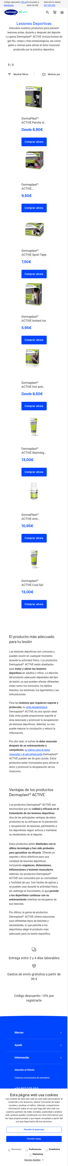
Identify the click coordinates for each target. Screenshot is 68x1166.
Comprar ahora (34, 141)
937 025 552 (49, 5)
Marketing (38, 1154)
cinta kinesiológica (36, 707)
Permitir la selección (34, 1129)
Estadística (54, 1149)
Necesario (16, 1149)
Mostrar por (54, 74)
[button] (34, 1032)
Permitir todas (34, 1139)
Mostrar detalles (32, 1160)
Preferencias (35, 1149)
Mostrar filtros (21, 74)
